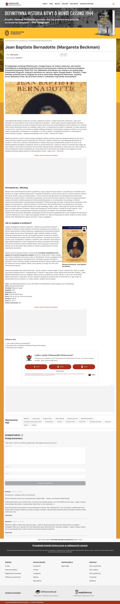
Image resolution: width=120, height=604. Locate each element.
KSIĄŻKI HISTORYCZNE (86, 3)
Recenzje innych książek (15, 347)
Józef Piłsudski (59, 418)
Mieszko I (26, 418)
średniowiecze (49, 421)
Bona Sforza (36, 418)
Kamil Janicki (14, 54)
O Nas (7, 566)
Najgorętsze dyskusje (13, 573)
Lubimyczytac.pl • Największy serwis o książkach (46, 595)
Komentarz (8, 446)
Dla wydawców (95, 573)
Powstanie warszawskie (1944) (33, 421)
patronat (59, 421)
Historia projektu (11, 570)
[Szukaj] (113, 4)
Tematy (45, 3)
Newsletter (37, 581)
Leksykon (65, 3)
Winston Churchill (72, 418)
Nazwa (7, 467)
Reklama (92, 581)
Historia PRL (82, 421)
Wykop (35, 577)
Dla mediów (93, 570)
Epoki (51, 3)
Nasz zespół (74, 3)
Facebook (37, 566)
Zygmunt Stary (47, 418)
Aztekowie (108, 421)
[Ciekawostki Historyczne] (14, 4)
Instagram (37, 573)
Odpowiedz (8, 515)
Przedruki (92, 577)
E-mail (7, 473)
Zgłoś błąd (65, 566)
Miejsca (57, 3)
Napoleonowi (69, 204)
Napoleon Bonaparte (87, 418)
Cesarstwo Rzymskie (95, 421)
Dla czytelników (95, 566)
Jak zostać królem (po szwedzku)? (18, 343)
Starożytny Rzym (70, 421)
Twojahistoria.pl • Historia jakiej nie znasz (83, 595)
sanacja (34, 425)
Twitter (36, 570)
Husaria (26, 425)
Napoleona (62, 125)
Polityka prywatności (13, 577)
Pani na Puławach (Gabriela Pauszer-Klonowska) (30, 345)
